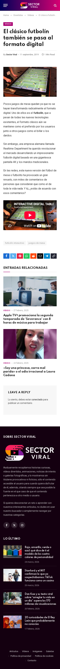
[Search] (55, 5)
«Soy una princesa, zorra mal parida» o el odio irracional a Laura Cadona (29, 372)
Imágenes (37, 651)
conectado (37, 399)
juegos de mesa (36, 243)
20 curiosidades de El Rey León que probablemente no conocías (40, 621)
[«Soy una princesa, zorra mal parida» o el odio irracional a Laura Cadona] (30, 344)
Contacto (32, 660)
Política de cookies (44, 656)
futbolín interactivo (14, 243)
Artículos (14, 651)
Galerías (50, 651)
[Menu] (5, 5)
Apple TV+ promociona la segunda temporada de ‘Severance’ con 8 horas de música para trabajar (28, 319)
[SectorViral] (30, 5)
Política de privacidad (20, 656)
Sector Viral (11, 54)
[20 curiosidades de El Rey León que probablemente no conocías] (12, 622)
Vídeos (8, 24)
